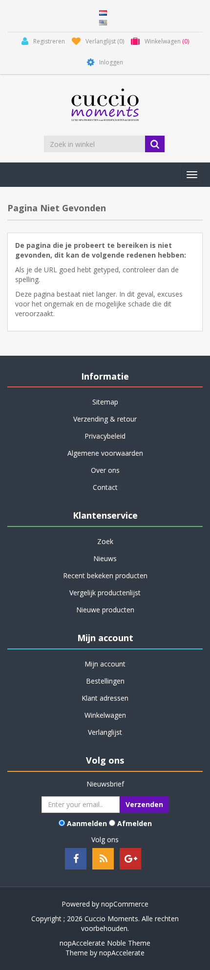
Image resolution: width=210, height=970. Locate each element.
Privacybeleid (105, 436)
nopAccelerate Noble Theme (105, 943)
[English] (103, 21)
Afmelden (134, 823)
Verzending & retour (105, 419)
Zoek (105, 541)
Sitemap (105, 401)
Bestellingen (105, 681)
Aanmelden (87, 823)
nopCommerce (124, 904)
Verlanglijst (105, 732)
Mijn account (105, 663)
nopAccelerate (122, 952)
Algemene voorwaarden (105, 453)
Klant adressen (105, 698)
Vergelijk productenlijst (105, 592)
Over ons (105, 470)
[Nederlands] (103, 12)
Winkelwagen (105, 715)
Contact (105, 487)
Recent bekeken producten (105, 575)
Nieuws (105, 558)
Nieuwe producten (105, 609)
